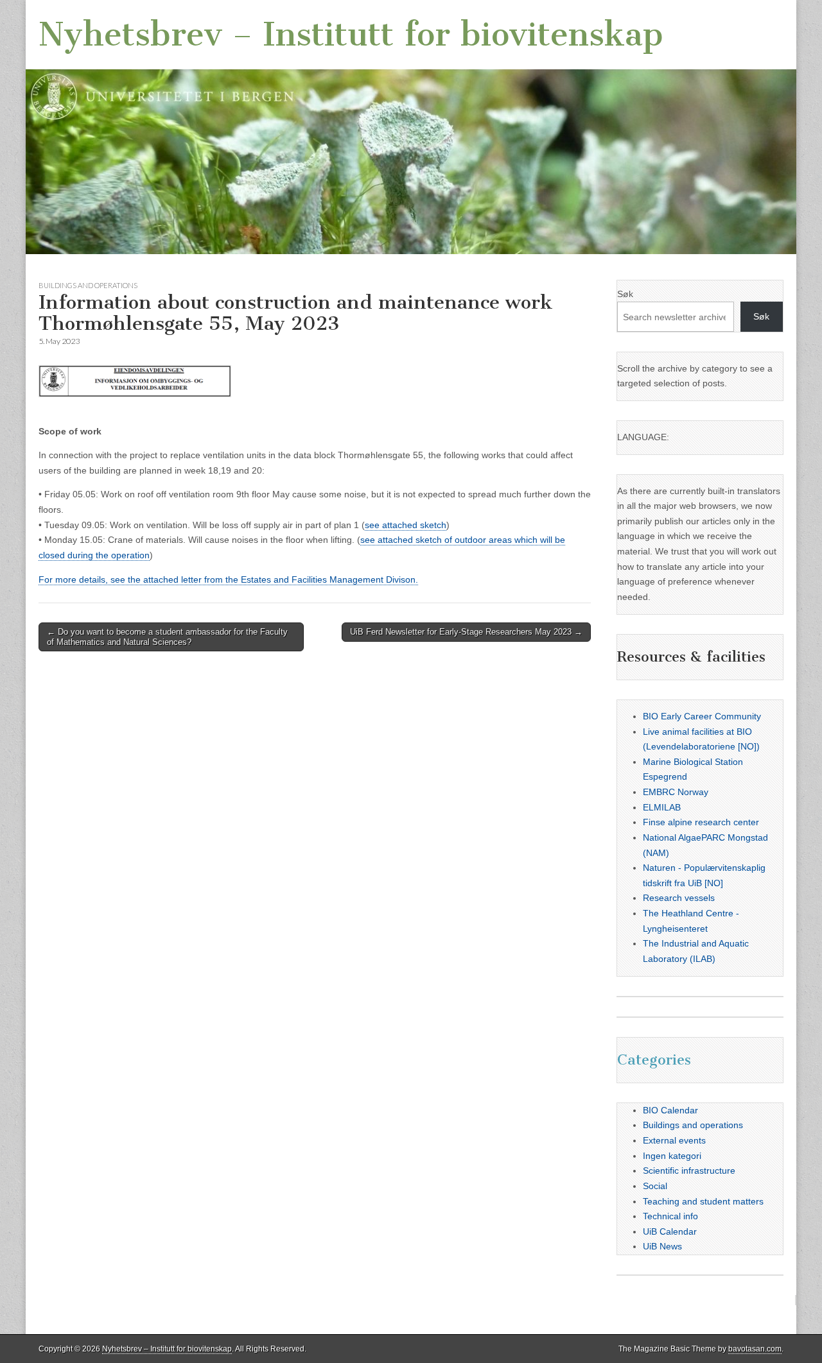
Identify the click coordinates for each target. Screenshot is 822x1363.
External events (674, 1140)
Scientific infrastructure (689, 1170)
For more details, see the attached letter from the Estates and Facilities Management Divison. (228, 579)
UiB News (662, 1246)
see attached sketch (405, 525)
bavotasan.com (755, 1348)
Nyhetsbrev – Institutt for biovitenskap (351, 34)
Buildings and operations (88, 285)
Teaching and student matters (703, 1201)
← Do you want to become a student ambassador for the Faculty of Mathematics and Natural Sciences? (167, 637)
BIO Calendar (670, 1110)
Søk (625, 294)
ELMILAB (662, 807)
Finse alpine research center (701, 822)
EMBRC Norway (675, 792)
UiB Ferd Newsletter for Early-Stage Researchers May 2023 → (466, 632)
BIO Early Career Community (702, 716)
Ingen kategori (672, 1156)
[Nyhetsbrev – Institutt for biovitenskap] (411, 127)
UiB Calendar (670, 1231)
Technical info (670, 1216)
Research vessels (679, 898)
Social (655, 1186)
